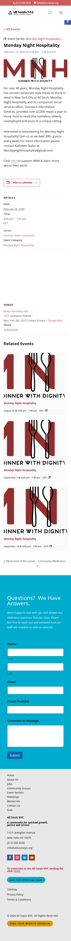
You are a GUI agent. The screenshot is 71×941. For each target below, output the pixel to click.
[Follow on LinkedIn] (24, 857)
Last (9, 673)
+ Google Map (54, 320)
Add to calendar (23, 182)
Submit (15, 755)
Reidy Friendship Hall (16, 311)
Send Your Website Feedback (30, 923)
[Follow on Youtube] (32, 857)
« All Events (12, 29)
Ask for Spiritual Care (26, 880)
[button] (67, 21)
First (10, 658)
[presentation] (34, 375)
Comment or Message (24, 721)
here (14, 161)
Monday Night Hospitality (19, 235)
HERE (16, 871)
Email (12, 682)
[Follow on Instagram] (17, 857)
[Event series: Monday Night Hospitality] (46, 410)
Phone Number (18, 701)
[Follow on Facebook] (10, 857)
